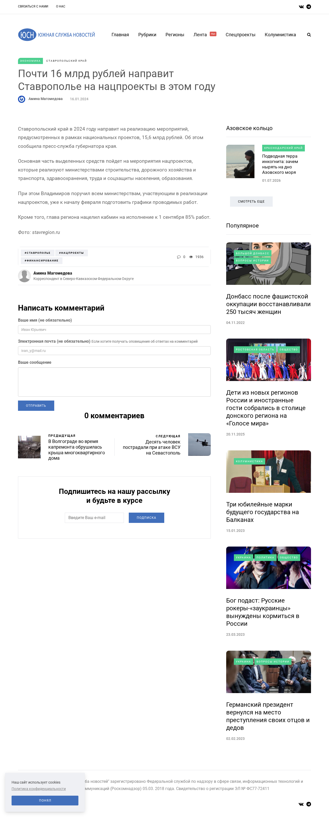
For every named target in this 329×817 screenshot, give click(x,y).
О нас (60, 6)
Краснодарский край (283, 148)
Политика (266, 557)
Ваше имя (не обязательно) (45, 320)
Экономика (30, 60)
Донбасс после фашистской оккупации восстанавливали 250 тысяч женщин (268, 304)
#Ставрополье (38, 252)
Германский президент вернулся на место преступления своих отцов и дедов (268, 716)
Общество (289, 349)
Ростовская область (255, 349)
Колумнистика (280, 34)
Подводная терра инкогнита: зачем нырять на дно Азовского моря (280, 164)
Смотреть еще (251, 201)
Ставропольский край (66, 60)
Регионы (175, 34)
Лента (204, 34)
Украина (243, 557)
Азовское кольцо (249, 128)
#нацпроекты (71, 252)
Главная (120, 34)
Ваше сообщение (34, 362)
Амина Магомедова (46, 99)
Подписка (146, 518)
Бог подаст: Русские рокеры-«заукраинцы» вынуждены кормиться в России (262, 612)
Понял (45, 800)
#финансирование (42, 260)
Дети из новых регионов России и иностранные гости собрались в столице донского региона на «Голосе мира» (266, 408)
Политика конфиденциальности (39, 789)
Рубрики (147, 34)
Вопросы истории (252, 260)
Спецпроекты (240, 34)
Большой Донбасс (252, 253)
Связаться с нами (33, 6)
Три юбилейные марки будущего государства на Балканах (262, 512)
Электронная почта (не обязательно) (54, 341)
